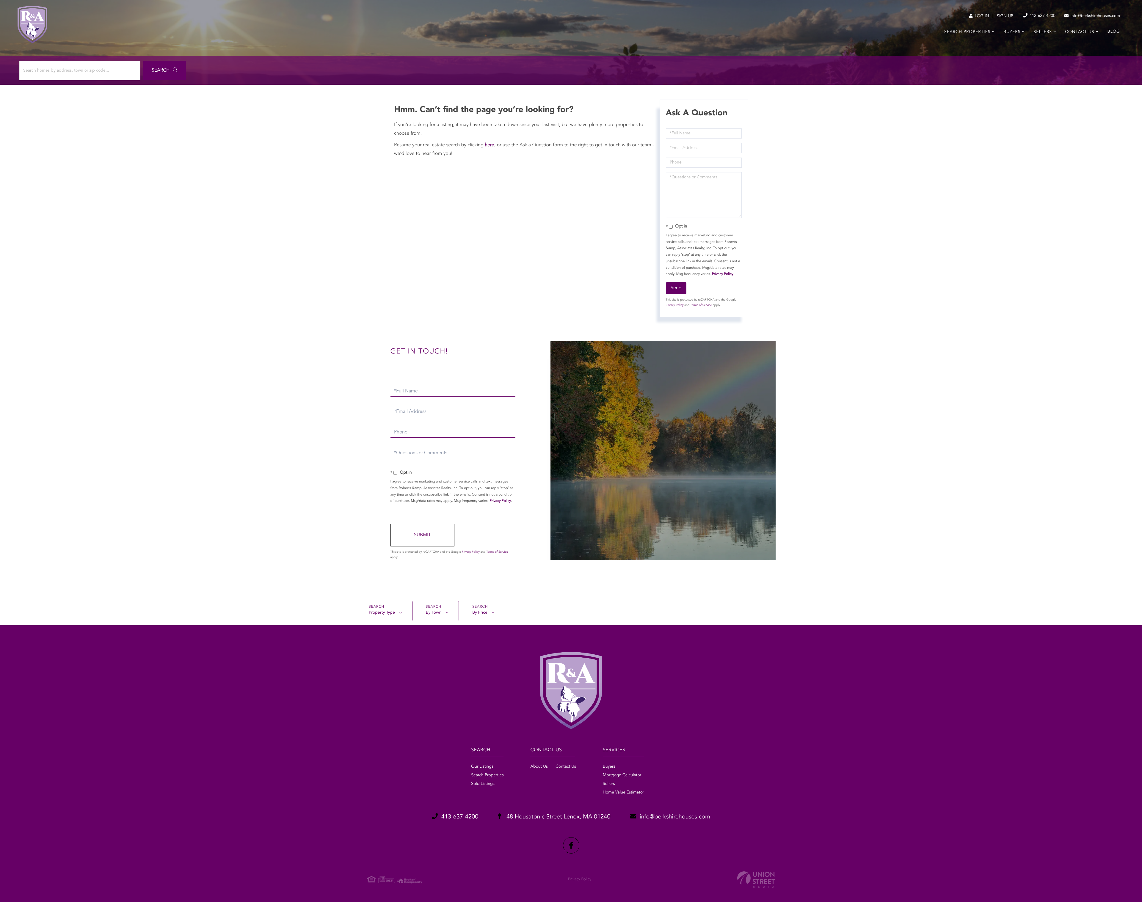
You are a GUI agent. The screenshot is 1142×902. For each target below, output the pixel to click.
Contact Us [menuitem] (1079, 32)
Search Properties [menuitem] (967, 32)
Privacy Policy (722, 274)
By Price (479, 613)
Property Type (382, 613)
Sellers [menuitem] (1043, 32)
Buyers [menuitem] (1012, 32)
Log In (981, 16)
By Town (433, 613)
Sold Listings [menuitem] (483, 784)
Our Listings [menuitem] (482, 767)
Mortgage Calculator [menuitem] (622, 775)
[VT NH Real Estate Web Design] (756, 879)
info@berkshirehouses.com (1094, 16)
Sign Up (1005, 16)
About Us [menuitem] (539, 767)
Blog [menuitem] (1114, 32)
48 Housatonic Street (557, 817)
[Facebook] (571, 845)
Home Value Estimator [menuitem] (623, 793)
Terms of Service (701, 305)
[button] (164, 70)
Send (676, 288)
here (489, 145)
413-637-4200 (1041, 16)
